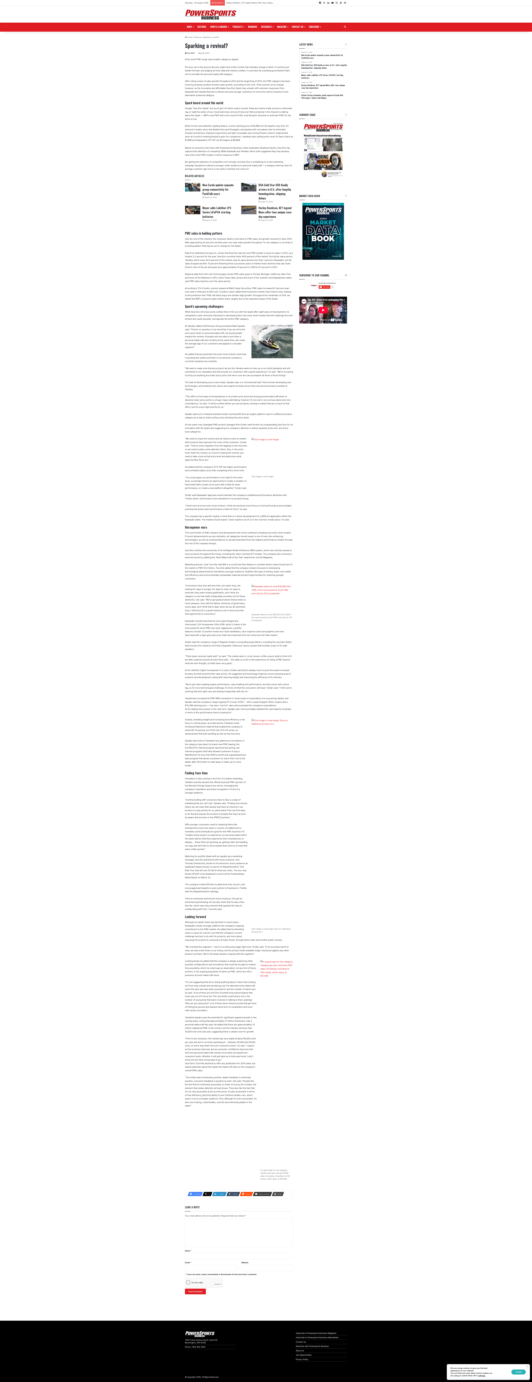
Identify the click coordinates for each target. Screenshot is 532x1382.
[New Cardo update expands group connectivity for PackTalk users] (192, 187)
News (189, 26)
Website (244, 1262)
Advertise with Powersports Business (312, 1346)
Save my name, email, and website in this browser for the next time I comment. (222, 1274)
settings (481, 1376)
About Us (300, 1351)
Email (188, 1262)
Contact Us (301, 1342)
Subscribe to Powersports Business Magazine (316, 1333)
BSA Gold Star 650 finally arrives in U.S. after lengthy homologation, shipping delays (275, 191)
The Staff (191, 53)
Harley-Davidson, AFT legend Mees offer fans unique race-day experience (275, 212)
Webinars (252, 26)
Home (189, 37)
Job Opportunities (303, 1355)
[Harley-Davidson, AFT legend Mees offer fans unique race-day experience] (248, 210)
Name (188, 1251)
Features (201, 26)
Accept (519, 1372)
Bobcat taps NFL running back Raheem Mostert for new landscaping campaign (260, 3)
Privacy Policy (302, 1359)
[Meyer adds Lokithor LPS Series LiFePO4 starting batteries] (192, 210)
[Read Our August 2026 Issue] (323, 150)
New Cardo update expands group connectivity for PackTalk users (218, 189)
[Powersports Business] (210, 14)
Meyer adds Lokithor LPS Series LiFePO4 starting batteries (216, 212)
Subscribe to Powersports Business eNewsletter (317, 1337)
